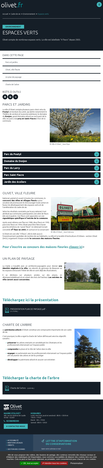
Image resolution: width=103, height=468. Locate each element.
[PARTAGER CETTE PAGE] (15, 96)
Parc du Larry (12, 167)
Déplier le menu (99, 4)
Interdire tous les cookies (55, 463)
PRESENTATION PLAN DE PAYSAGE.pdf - (28, 310)
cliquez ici (75, 246)
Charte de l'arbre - (22, 388)
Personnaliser (76, 463)
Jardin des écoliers (15, 181)
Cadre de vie (15, 14)
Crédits (11, 445)
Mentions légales (15, 443)
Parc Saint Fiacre (14, 174)
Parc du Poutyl (12, 154)
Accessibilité (13, 440)
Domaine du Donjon (15, 161)
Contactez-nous (16, 426)
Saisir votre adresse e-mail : (51, 449)
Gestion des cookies (16, 449)
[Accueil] (12, 4)
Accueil (5, 14)
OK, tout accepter (30, 463)
